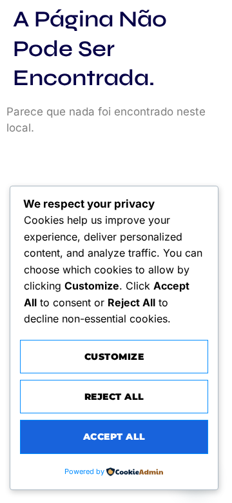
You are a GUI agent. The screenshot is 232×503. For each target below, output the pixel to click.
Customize (114, 356)
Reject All (114, 396)
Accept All (114, 436)
